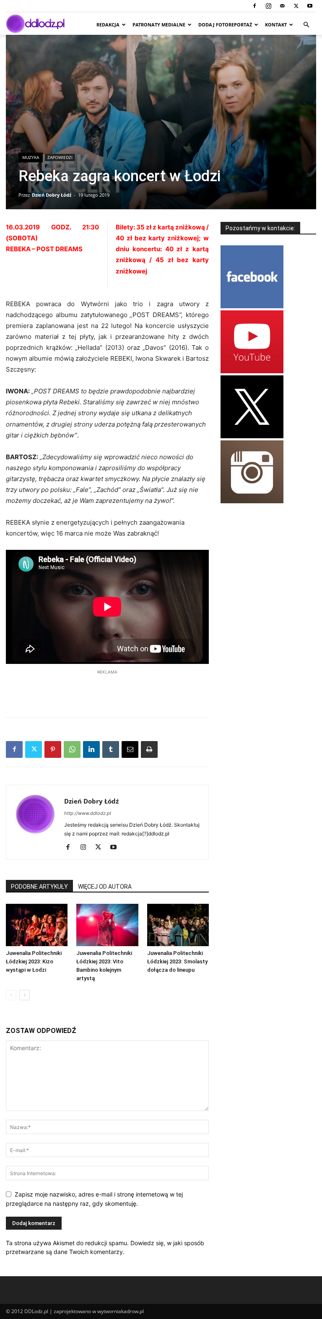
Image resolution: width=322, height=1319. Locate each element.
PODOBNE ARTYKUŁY (39, 886)
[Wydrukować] (149, 749)
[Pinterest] (52, 749)
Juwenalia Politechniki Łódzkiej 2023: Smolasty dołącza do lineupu (177, 961)
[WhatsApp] (72, 749)
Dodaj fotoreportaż (225, 24)
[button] (306, 25)
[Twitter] (296, 6)
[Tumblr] (110, 749)
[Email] (130, 749)
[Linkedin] (91, 749)
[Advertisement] (107, 689)
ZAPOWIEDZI (60, 157)
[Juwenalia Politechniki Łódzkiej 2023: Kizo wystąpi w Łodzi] (37, 925)
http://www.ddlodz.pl (87, 813)
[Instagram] (268, 6)
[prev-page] (11, 995)
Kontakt (276, 24)
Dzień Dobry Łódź (51, 195)
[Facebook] (254, 6)
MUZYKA (30, 157)
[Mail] (282, 6)
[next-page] (24, 995)
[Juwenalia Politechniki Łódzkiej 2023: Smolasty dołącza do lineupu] (178, 925)
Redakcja (107, 24)
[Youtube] (310, 6)
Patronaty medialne (158, 24)
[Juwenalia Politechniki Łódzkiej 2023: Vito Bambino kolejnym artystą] (107, 925)
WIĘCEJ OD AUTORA (105, 886)
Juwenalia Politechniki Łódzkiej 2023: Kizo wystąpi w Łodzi (34, 961)
